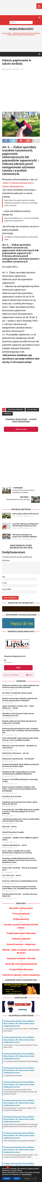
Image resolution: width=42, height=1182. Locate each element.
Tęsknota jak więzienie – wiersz (14, 845)
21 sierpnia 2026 (8, 806)
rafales (17, 69)
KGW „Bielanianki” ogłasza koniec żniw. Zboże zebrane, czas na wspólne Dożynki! (20, 739)
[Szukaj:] (21, 22)
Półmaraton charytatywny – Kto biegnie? (18, 759)
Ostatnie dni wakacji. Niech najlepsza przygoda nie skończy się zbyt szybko (20, 765)
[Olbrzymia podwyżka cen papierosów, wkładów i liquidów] (6, 536)
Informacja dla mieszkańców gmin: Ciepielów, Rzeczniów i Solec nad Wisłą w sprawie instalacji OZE (20, 730)
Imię (3, 577)
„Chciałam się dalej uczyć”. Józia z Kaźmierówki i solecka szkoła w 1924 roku (20, 820)
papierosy (7, 414)
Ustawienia (27, 1178)
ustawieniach (26, 1174)
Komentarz (6, 560)
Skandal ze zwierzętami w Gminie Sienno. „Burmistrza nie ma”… (18, 714)
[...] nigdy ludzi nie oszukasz (13, 1075)
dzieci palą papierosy (15, 409)
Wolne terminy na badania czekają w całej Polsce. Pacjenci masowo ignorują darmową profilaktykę (19, 789)
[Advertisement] (22, 9)
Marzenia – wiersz (9, 827)
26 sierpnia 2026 (8, 750)
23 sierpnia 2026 (8, 799)
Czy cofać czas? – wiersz (11, 875)
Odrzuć (17, 1178)
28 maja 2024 (8, 69)
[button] (39, 6)
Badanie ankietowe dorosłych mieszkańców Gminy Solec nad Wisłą (19, 722)
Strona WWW (6, 589)
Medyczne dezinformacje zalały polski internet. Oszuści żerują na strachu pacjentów (20, 686)
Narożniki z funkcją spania (21, 908)
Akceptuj (6, 1178)
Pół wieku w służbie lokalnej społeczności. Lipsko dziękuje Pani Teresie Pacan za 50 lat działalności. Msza (19, 860)
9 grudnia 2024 (18, 528)
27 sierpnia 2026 (8, 689)
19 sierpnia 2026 (8, 864)
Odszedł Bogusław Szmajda (13, 832)
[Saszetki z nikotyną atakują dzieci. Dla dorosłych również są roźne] (6, 526)
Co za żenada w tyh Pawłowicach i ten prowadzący (21, 1061)
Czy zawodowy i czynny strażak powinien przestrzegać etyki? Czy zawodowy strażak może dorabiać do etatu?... (20, 1092)
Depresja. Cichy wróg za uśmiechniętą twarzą (19, 881)
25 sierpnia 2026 (8, 761)
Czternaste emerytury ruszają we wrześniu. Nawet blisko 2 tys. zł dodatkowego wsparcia (19, 887)
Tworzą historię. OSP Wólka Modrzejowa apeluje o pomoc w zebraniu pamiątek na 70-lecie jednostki (20, 811)
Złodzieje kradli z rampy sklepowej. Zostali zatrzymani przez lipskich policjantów (18, 773)
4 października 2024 (19, 539)
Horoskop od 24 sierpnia (11, 796)
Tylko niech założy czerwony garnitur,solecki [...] (20, 1141)
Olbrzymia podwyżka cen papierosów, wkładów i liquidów (24, 536)
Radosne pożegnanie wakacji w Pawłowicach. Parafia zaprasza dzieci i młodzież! (20, 699)
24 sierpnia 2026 (8, 793)
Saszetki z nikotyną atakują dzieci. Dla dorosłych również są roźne (25, 525)
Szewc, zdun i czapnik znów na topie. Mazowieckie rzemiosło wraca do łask (17, 852)
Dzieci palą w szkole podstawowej (25, 514)
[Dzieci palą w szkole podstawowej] (6, 515)
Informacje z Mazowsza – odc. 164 (15, 753)
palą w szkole (32, 409)
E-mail (4, 583)
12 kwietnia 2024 (18, 516)
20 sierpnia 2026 (8, 834)
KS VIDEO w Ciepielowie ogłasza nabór (17, 693)
